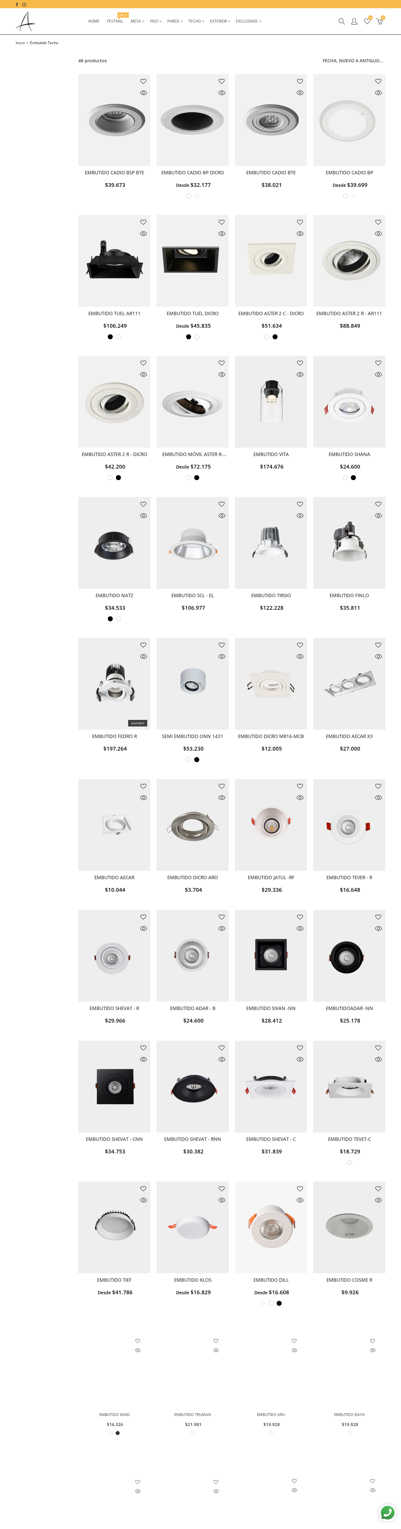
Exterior (218, 21)
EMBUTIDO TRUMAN (193, 1421)
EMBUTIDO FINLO (349, 595)
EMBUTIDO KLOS (192, 1280)
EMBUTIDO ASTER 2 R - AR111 (349, 313)
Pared (173, 21)
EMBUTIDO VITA (271, 454)
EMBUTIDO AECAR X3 (349, 736)
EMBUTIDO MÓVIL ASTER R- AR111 (192, 454)
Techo (194, 21)
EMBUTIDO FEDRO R (114, 736)
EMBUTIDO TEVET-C (349, 1139)
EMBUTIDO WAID (114, 1421)
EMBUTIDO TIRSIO (271, 595)
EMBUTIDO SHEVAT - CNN (114, 1139)
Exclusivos (247, 21)
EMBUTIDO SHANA (349, 454)
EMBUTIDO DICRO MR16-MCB (271, 736)
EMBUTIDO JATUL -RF (271, 877)
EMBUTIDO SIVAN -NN (271, 1008)
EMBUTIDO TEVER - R (349, 877)
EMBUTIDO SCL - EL (192, 595)
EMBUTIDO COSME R (349, 1280)
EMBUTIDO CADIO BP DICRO (192, 173)
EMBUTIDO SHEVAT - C (271, 1139)
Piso (154, 21)
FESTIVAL (117, 18)
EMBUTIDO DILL (271, 1280)
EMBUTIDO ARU (271, 1421)
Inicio (20, 42)
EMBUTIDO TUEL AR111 (114, 313)
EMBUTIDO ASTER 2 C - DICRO (271, 313)
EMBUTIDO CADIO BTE (271, 173)
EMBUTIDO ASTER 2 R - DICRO (114, 454)
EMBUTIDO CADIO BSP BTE (114, 173)
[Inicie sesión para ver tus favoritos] (143, 81)
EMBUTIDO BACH (349, 1421)
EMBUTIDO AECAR (114, 877)
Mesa (136, 21)
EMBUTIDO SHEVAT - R (114, 1008)
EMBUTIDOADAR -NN (349, 1008)
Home (94, 21)
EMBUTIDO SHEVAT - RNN (192, 1139)
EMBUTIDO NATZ (114, 595)
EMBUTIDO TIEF (114, 1280)
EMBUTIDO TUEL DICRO (193, 313)
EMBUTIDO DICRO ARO (192, 877)
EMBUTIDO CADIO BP (349, 173)
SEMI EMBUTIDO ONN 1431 (192, 736)
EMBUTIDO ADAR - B (193, 1008)
